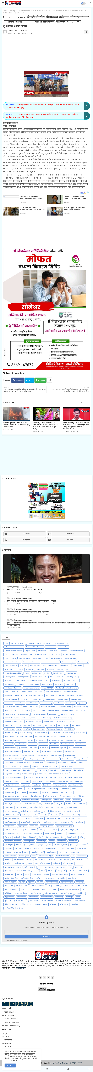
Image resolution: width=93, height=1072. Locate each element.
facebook (26, 534)
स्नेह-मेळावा (64, 904)
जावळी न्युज (33, 826)
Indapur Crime (25, 699)
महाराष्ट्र (30, 863)
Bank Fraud (53, 651)
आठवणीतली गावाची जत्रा (12, 800)
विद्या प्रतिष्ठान (9, 886)
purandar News (56, 755)
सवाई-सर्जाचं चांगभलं (66, 893)
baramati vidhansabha (50, 662)
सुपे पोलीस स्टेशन (33, 901)
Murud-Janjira (50, 725)
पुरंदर (71, 845)
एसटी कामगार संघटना (11, 811)
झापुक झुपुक (63, 830)
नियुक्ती (41, 837)
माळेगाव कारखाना (68, 863)
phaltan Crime (55, 733)
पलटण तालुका (62, 841)
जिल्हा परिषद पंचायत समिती (64, 826)
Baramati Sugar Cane (12, 662)
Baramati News (70, 658)
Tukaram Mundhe (60, 785)
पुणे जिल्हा (32, 845)
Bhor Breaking (77, 666)
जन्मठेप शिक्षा (37, 822)
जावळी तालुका (22, 826)
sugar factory (37, 781)
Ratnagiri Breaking (23, 763)
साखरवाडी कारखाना (46, 897)
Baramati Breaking (11, 654)
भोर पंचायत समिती (40, 860)
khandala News (53, 710)
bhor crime (8, 669)
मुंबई (70, 867)
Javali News (20, 703)
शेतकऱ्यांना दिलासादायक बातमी (69, 889)
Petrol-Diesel (69, 729)
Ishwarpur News (76, 699)
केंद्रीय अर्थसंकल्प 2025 (71, 811)
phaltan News (80, 733)
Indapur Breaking (11, 699)
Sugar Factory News (65, 781)
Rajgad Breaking (67, 759)
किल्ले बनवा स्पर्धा (55, 811)
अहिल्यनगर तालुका (50, 796)
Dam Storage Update (71, 680)
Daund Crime (47, 684)
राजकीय (19, 874)
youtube (70, 540)
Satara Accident (67, 766)
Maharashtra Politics (33, 722)
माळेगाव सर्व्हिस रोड (29, 867)
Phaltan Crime (68, 733)
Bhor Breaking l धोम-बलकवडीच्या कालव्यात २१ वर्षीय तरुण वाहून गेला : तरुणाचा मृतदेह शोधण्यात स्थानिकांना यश (76, 426)
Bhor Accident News (50, 666)
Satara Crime (54, 770)
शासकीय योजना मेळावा (11, 889)
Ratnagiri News (38, 763)
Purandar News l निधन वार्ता (13, 759)
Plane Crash (29, 740)
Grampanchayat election (55, 695)
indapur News (50, 699)
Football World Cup (11, 692)
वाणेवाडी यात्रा (79, 882)
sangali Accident (77, 763)
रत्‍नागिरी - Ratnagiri (12, 1022)
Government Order (70, 692)
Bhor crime (19, 669)
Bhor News (50, 669)
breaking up (9, 680)
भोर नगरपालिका (19, 860)
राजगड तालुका (36, 874)
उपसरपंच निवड (9, 807)
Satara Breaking (28, 770)
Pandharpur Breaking (54, 729)
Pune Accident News (56, 740)
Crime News (56, 680)
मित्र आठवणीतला (61, 867)
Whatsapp (41, 380)
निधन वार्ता (32, 837)
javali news (8, 703)
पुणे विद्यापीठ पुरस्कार (60, 845)
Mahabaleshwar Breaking (63, 718)
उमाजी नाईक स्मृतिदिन (36, 807)
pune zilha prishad (75, 748)
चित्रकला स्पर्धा (38, 819)
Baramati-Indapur (68, 662)
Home (5, 11)
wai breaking (21, 792)
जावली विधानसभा (10, 826)
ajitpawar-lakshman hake (14, 647)
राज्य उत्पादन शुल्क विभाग (60, 874)
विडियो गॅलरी (9, 1047)
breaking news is (23, 677)
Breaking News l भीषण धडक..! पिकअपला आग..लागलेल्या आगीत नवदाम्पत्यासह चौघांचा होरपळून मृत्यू (45, 426)
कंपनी (45, 811)
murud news (37, 725)
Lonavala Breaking (44, 718)
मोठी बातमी (51, 871)
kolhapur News (81, 710)
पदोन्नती (51, 841)
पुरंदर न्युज (18, 848)
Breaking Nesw (58, 673)
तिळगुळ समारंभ (72, 833)
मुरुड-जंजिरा (78, 867)
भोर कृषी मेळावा (81, 856)
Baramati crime (10, 658)
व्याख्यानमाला (69, 886)
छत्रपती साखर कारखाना (11, 822)
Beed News (23, 666)
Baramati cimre (26, 654)
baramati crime (54, 654)
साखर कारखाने (33, 897)
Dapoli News (21, 684)
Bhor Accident (35, 666)
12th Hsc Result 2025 (17, 643)
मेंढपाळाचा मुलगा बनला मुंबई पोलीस (27, 871)
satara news (66, 770)
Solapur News (41, 774)
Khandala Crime (39, 710)
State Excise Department (73, 777)
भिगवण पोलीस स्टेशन (62, 856)
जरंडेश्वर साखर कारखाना (51, 822)
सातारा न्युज (69, 897)
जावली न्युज (79, 822)
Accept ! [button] (10, 1065)
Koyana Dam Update (39, 714)
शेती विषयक (8, 893)
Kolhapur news (10, 714)
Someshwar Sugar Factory (14, 777)
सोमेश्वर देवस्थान (26, 904)
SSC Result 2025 (41, 777)
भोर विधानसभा (64, 860)
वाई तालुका (31, 882)
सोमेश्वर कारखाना (80, 901)
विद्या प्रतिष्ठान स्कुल (21, 886)
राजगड (27, 874)
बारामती (26, 852)
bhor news (40, 669)
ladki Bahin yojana (28, 718)
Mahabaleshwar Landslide (14, 722)
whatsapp (70, 534)
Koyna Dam (53, 714)
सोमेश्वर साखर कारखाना (40, 904)
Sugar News (79, 781)
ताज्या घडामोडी (49, 833)
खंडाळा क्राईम (54, 815)
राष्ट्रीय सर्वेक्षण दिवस (27, 878)
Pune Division (80, 744)
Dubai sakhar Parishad (13, 688)
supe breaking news (11, 785)
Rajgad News (9, 763)
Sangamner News (11, 766)
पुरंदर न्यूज (28, 848)
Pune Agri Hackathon (73, 740)
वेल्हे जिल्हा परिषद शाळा (37, 886)
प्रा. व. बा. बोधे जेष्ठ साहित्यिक (50, 848)
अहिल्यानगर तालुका (65, 796)
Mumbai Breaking (11, 725)
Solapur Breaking (28, 774)
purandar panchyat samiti (34, 759)
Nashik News (76, 725)
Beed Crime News (11, 666)
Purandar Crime (42, 755)
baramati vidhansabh (31, 662)
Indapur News (63, 699)
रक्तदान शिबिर (72, 871)
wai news (54, 792)
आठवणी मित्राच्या (79, 796)
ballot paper (42, 651)
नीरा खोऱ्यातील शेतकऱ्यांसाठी (13, 841)
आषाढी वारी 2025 (30, 804)
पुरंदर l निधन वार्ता (81, 845)
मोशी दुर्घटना (61, 871)
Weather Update (66, 792)
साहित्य (78, 897)
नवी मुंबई (17, 837)
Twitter (30, 380)
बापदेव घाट (8, 852)
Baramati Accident (76, 651)
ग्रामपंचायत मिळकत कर (12, 819)
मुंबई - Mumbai (10, 1012)
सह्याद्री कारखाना (9, 897)
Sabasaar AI (50, 763)
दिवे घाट (82, 833)
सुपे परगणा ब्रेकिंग (19, 901)
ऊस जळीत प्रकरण (72, 807)
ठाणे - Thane (9, 1015)
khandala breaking (64, 707)
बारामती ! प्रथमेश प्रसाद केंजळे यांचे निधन (24, 590)
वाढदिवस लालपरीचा (67, 882)
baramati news (56, 658)
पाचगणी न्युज (73, 841)
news (19, 729)
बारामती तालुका (51, 852)
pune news (23, 748)
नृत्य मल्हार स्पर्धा (29, 841)
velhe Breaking (53, 789)
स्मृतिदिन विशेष (9, 908)
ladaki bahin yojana (12, 718)
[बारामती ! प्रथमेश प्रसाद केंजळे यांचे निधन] (46, 568)
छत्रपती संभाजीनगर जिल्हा (73, 819)
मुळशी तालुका (9, 871)
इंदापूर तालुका (49, 804)
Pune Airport (9, 744)
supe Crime (25, 785)
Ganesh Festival (26, 692)
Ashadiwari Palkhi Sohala (13, 651)
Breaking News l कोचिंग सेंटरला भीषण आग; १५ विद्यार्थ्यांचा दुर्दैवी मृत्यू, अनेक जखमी (16, 425)
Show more (85, 403)
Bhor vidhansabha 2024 (13, 673)
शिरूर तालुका (25, 889)
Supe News (46, 785)
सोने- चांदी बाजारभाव (47, 901)
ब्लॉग (33, 856)
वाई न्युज (40, 882)
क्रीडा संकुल (43, 815)
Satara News (78, 770)
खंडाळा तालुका (65, 815)
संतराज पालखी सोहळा (21, 893)
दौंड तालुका (8, 837)
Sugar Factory (50, 781)
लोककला (8, 1040)
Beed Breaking (83, 662)
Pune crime (43, 744)
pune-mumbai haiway (13, 751)
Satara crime (42, 770)
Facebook (19, 380)
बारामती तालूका (63, 852)
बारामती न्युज (75, 852)
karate (25, 707)
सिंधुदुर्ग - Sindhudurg (12, 1025)
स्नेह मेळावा (53, 904)
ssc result (29, 777)
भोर (73, 856)
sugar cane (25, 781)
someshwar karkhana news (59, 774)
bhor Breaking (65, 666)
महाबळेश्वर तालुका (19, 863)
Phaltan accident (11, 733)
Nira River (27, 729)
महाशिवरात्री (56, 863)
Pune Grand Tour (10, 748)
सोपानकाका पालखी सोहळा (64, 901)
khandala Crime (24, 710)
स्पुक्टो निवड (74, 904)
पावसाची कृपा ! (9, 845)
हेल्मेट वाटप (20, 908)
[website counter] (17, 1005)
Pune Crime (54, 744)
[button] (90, 3)
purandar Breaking (11, 755)
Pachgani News (38, 729)
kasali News (34, 707)
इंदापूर (40, 804)
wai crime (45, 792)
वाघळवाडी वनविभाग (52, 882)
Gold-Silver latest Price (53, 692)
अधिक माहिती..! (13, 1060)
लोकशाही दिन (61, 878)
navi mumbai (9, 729)
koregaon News (23, 714)
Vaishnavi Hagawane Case (35, 789)
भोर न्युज (29, 860)
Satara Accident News (12, 770)
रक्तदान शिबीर (83, 871)
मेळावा (43, 871)
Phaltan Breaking (41, 733)
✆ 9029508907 (76, 1063)
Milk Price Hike (60, 722)
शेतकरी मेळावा (53, 889)
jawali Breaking (32, 703)
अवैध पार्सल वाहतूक (36, 796)
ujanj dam (19, 789)
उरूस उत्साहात (50, 807)
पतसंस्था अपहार (41, 841)
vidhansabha (9, 792)
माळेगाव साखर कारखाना (45, 867)
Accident (31, 643)
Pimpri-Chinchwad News (13, 740)
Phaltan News (9, 736)
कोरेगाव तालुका (26, 815)
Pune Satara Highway (58, 748)
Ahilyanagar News (61, 643)
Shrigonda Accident (12, 774)
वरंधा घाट (22, 882)
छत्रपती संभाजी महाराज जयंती (54, 819)
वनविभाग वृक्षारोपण (10, 882)
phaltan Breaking (26, 733)
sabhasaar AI (63, 763)
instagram (26, 540)
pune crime (32, 744)
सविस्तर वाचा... (21, 968)
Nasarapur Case (63, 725)
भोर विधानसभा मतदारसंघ (79, 860)
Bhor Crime (29, 669)
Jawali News (70, 703)
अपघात (25, 796)
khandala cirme (10, 710)
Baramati (63, 651)
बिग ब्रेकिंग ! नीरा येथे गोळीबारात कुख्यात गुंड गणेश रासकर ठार (28, 612)
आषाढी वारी (18, 804)
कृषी (6, 1033)
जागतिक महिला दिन (67, 822)
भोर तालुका (8, 860)
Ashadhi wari (50, 647)
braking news (36, 673)
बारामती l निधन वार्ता (37, 852)
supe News (36, 785)
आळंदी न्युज (8, 804)
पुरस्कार (36, 848)
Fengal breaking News (31, 688)
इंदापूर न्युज (59, 804)
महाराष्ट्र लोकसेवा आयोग (42, 863)
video (74, 789)
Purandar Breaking (27, 755)
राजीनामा (46, 874)
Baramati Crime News (40, 658)
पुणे (25, 845)
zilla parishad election (12, 796)
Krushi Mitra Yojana (67, 714)
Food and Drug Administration (66, 688)
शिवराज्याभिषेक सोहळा (38, 889)
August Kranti (30, 651)
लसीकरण (39, 878)
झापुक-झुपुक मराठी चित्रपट (13, 833)
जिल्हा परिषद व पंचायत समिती (13, 830)
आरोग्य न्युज (76, 800)
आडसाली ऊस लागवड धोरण (30, 800)
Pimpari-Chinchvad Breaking (45, 736)
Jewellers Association (12, 707)
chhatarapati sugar (35, 680)
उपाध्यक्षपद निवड (21, 807)
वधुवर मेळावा (72, 878)
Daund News (59, 684)
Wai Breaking (34, 792)
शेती (83, 889)
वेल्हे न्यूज (59, 886)
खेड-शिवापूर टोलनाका (79, 815)
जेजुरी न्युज (42, 830)
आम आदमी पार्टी (46, 800)
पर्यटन (7, 1037)
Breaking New (71, 673)
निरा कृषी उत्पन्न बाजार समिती (55, 837)
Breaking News (14, 11)
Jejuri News (81, 703)
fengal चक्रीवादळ (47, 688)
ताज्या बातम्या (61, 833)
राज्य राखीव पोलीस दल (77, 874)
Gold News (39, 692)
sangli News (24, 766)
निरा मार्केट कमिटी (72, 837)
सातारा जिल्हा (59, 897)
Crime (47, 680)
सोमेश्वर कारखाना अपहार (11, 904)
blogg (27, 673)
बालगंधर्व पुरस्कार (24, 856)
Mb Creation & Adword (60, 1063)
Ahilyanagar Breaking (44, 643)
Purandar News (70, 755)
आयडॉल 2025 (58, 800)
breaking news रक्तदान (39, 677)
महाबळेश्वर (8, 863)
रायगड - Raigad (10, 1019)
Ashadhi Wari (63, 647)
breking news (20, 680)
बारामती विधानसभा (10, 856)
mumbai (71, 722)
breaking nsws (72, 677)
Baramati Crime (24, 658)
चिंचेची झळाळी (26, 819)
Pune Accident (41, 740)
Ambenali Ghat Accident (34, 647)
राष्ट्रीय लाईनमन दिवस (11, 878)
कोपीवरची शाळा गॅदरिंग (12, 815)
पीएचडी (18, 845)
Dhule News (70, 684)
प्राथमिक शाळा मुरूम (68, 848)
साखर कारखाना (21, 897)
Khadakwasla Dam (48, 707)
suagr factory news (11, 781)
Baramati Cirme (40, 654)
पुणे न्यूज (48, 845)
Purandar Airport (70, 751)
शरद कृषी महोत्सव (81, 886)
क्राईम (35, 815)
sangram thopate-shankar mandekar (45, 766)
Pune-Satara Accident (31, 751)
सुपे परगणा (8, 901)
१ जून (6, 643)
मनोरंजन (8, 1043)
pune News (33, 748)
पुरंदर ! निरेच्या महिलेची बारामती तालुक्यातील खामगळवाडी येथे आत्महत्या (31, 601)
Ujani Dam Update (75, 785)
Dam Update (9, 684)
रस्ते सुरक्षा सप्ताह (9, 874)
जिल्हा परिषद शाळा (30, 830)
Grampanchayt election (75, 695)
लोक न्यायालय (49, 878)
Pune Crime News (67, 744)
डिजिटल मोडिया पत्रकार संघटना (33, 833)
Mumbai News (25, 725)
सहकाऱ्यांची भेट (80, 893)
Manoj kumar (48, 722)
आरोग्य (68, 800)
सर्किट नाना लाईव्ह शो (51, 893)
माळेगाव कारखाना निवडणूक (13, 867)
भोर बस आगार (53, 860)
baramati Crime (69, 654)
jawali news (59, 703)
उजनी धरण (82, 804)
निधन (24, 837)
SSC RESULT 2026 (56, 777)
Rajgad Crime (81, 759)
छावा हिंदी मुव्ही (25, 822)
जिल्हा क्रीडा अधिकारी (46, 826)
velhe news (65, 789)
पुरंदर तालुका (8, 848)
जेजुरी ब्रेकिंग (53, 830)
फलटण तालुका (81, 848)
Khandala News (67, 710)
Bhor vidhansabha (63, 669)
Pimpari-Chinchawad (24, 736)
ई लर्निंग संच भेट (71, 804)
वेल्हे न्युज (50, 886)
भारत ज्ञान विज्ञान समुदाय (46, 856)
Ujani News (8, 789)
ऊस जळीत (60, 807)
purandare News (53, 759)
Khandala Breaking (81, 707)
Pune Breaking (21, 744)
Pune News (44, 748)
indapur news (37, 699)
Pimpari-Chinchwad (66, 736)
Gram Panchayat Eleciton (13, 695)
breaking (47, 673)
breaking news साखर (57, 677)
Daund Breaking (33, 684)
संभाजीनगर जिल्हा (36, 893)
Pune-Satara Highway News (52, 751)
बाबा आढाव (17, 852)
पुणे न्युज (40, 845)
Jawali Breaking (46, 703)
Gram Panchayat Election (34, 695)
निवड (81, 837)
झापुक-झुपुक (74, 830)
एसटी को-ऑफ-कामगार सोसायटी (30, 811)
